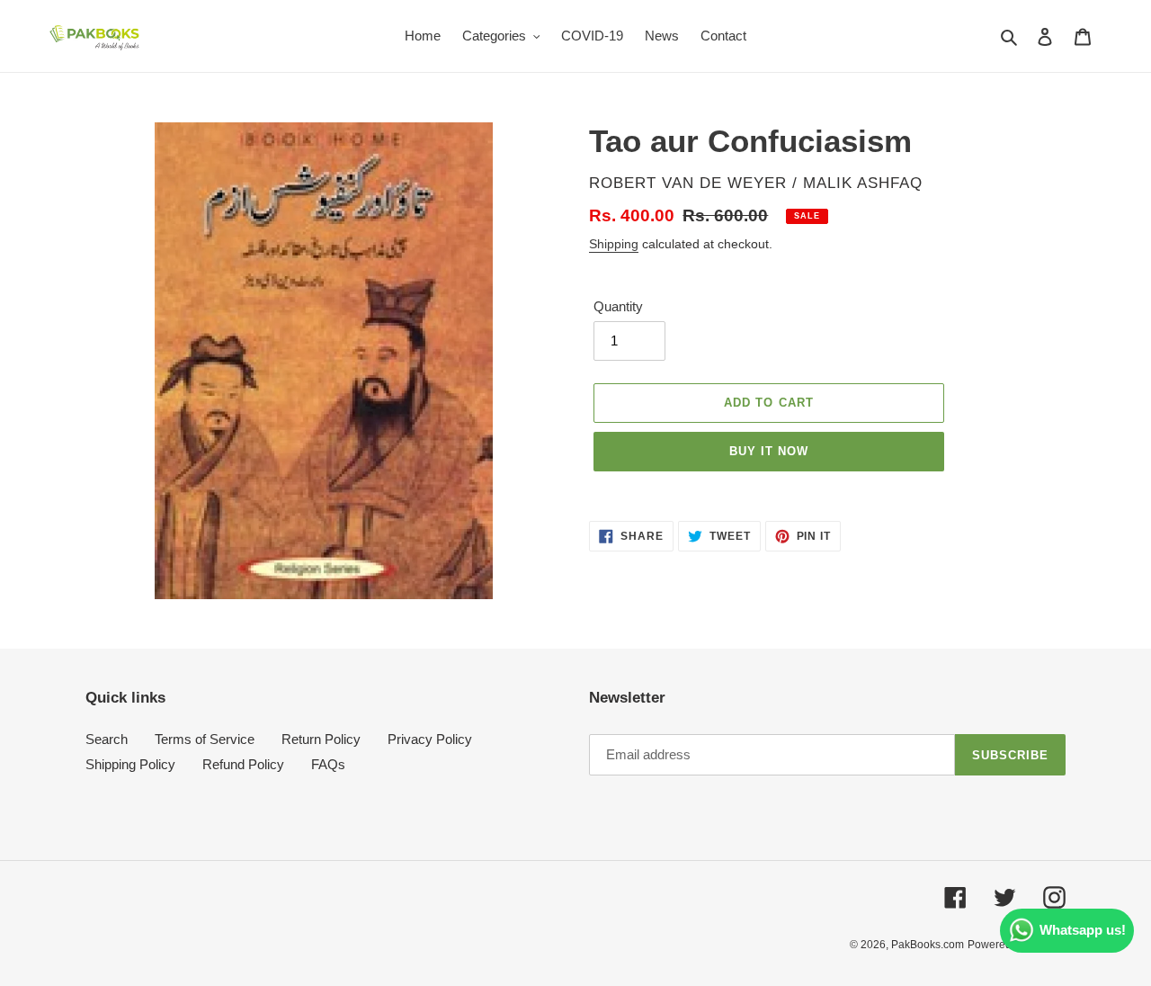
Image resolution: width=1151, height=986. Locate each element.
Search (106, 739)
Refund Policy (243, 764)
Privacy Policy (430, 739)
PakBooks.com (927, 944)
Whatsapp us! (1082, 929)
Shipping (613, 244)
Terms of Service (204, 739)
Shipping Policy (130, 764)
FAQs (328, 764)
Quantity (618, 306)
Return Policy (321, 739)
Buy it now (768, 451)
